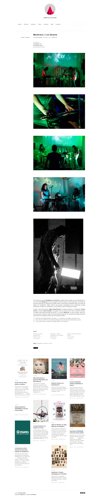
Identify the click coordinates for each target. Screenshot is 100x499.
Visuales (19, 24)
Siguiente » (27, 37)
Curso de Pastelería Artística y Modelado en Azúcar (76, 383)
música (50, 343)
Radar (52, 24)
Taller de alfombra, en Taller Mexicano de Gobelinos (59, 425)
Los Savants (36, 42)
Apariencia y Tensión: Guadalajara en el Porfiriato (56, 334)
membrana (45, 343)
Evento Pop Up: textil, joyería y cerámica (21, 383)
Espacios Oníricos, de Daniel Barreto (57, 384)
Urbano (39, 24)
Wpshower (22, 494)
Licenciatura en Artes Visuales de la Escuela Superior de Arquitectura (22, 449)
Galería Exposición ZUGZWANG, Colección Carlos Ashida (21, 408)
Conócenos (58, 24)
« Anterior (22, 37)
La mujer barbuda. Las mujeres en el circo (39, 427)
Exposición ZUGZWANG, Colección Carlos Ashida (77, 432)
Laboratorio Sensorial (40, 47)
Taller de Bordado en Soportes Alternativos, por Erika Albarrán (40, 379)
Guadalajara (39, 343)
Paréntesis (46, 24)
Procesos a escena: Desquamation (37, 334)
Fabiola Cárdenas (38, 37)
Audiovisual (33, 24)
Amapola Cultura (50, 18)
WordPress (33, 494)
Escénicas (26, 24)
